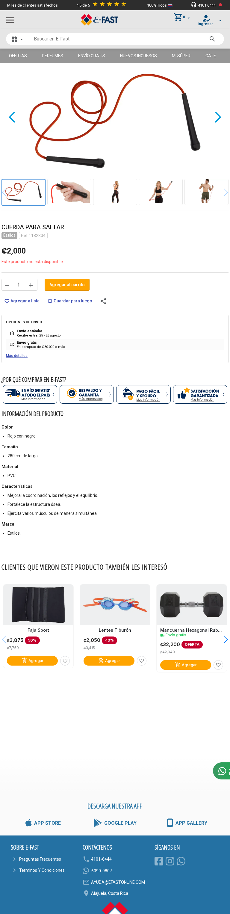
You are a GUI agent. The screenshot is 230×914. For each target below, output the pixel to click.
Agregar (32, 660)
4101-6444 (101, 859)
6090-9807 (101, 870)
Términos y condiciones (42, 870)
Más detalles (17, 356)
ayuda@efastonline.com (118, 882)
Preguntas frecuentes (40, 859)
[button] (221, 639)
